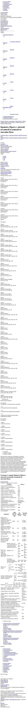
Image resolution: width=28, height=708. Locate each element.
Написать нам (4, 29)
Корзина (2, 703)
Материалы (6, 6)
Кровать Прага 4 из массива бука (11, 624)
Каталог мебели (7, 1)
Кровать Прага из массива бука (10, 639)
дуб (4, 159)
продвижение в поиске (15, 699)
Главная (2, 121)
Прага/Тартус (19, 121)
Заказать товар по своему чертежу (8, 151)
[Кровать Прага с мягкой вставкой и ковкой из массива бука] (14, 136)
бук (4, 158)
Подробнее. (15, 694)
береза (4, 157)
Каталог (7, 121)
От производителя (7, 658)
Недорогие (5, 661)
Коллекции (12, 121)
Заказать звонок (4, 23)
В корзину (3, 143)
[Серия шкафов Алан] (8, 116)
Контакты (5, 10)
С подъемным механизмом (9, 652)
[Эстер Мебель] (4, 12)
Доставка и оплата (7, 4)
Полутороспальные (7, 650)
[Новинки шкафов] (8, 117)
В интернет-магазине (8, 659)
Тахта (4, 657)
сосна (4, 156)
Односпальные (6, 648)
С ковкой (5, 656)
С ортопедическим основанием (10, 653)
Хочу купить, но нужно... (6, 146)
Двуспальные (6, 651)
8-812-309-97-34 (4, 21)
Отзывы (5, 9)
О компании (6, 2)
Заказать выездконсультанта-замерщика (6, 25)
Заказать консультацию (6, 173)
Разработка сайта (4, 699)
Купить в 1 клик (4, 145)
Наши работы (6, 7)
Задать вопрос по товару (6, 171)
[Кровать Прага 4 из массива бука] (15, 623)
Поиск (2, 30)
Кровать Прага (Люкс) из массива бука (12, 632)
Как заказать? (6, 5)
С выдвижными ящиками (9, 654)
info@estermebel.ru (5, 28)
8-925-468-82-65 (4, 22)
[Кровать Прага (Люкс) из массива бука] (15, 630)
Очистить (3, 705)
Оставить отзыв (4, 481)
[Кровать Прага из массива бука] (15, 638)
